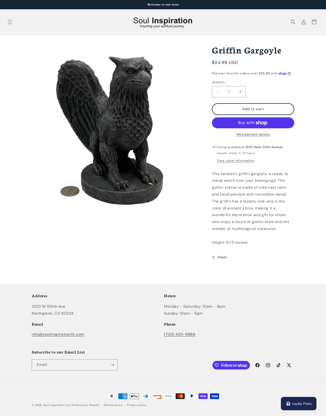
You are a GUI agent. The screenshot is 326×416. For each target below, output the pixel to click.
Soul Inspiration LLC (57, 405)
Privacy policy (136, 405)
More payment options (253, 134)
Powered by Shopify (85, 405)
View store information (235, 160)
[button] (10, 22)
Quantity (218, 82)
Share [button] (222, 257)
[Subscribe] (112, 364)
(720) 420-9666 (179, 334)
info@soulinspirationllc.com (58, 334)
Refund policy (113, 405)
